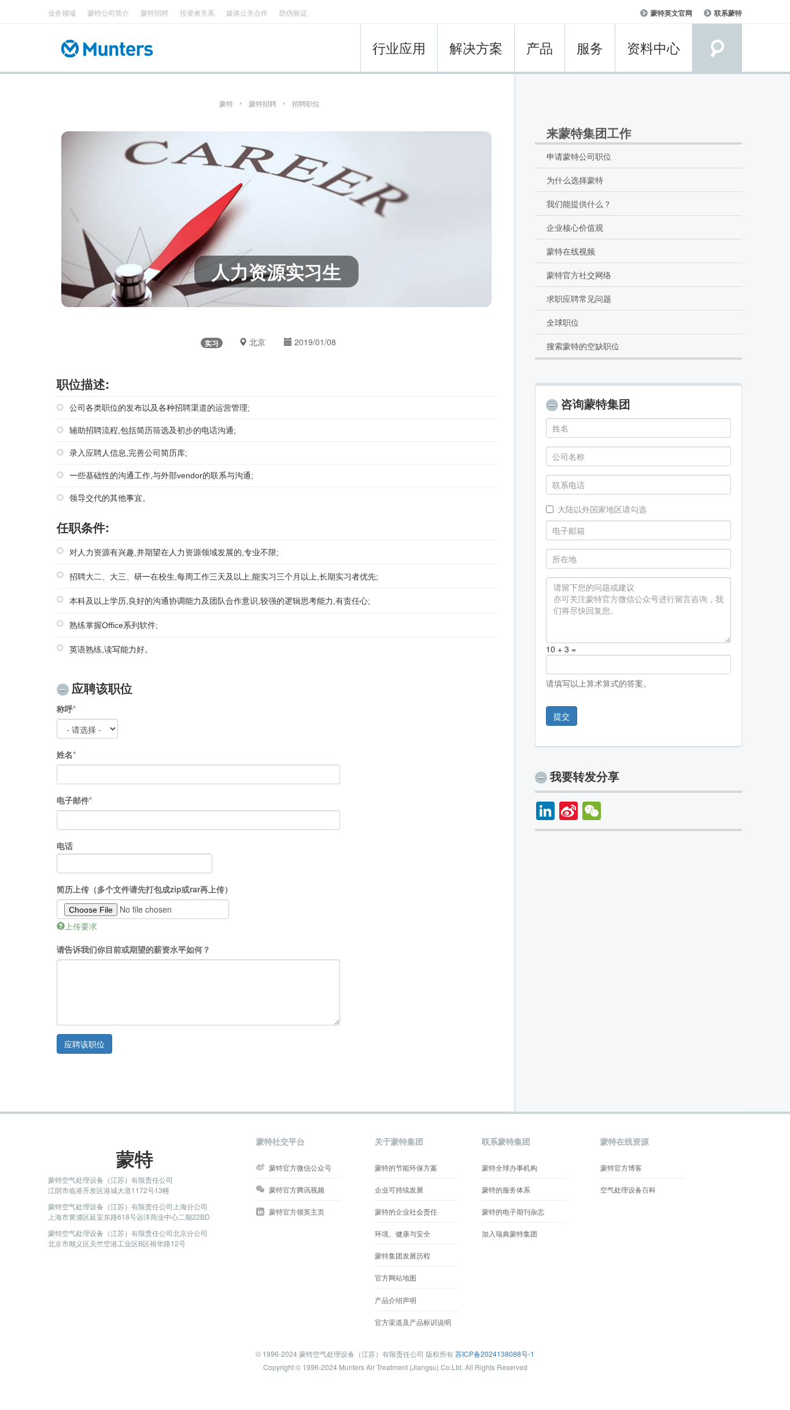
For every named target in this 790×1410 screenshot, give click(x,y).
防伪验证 (293, 12)
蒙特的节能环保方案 (406, 1167)
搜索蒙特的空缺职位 (583, 346)
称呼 (65, 708)
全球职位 (563, 322)
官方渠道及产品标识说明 (413, 1322)
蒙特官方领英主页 (296, 1211)
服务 (590, 47)
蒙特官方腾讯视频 (296, 1189)
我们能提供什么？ (579, 203)
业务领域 (62, 12)
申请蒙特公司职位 (579, 156)
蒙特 (226, 103)
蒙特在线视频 (571, 251)
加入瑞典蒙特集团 (509, 1233)
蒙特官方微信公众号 (300, 1167)
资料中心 (653, 47)
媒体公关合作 (247, 12)
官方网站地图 (395, 1277)
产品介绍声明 (395, 1300)
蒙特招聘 (154, 12)
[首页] (110, 48)
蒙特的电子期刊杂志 (513, 1211)
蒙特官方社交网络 (579, 274)
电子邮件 (73, 800)
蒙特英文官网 (671, 13)
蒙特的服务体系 (506, 1189)
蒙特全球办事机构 (509, 1167)
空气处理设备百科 (628, 1189)
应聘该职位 (84, 1044)
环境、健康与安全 (402, 1233)
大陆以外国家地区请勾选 (602, 509)
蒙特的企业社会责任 (406, 1211)
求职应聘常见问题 (579, 298)
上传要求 (81, 926)
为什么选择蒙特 (575, 180)
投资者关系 (197, 12)
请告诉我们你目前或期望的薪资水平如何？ (134, 949)
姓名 (65, 754)
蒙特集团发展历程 (402, 1255)
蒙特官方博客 (621, 1167)
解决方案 (476, 47)
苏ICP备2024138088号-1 (494, 1354)
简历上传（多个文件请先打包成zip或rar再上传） (144, 889)
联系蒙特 (728, 13)
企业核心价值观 (575, 227)
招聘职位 (306, 103)
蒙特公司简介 (108, 12)
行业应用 (399, 47)
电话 (65, 845)
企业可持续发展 (399, 1189)
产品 (539, 47)
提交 (561, 716)
